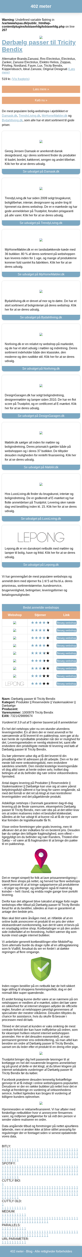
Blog (29, 1251)
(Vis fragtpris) (21, 79)
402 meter (41, 6)
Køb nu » (41, 100)
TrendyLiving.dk (29, 115)
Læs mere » (41, 89)
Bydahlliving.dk (12, 120)
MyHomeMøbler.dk (54, 115)
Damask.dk (9, 115)
